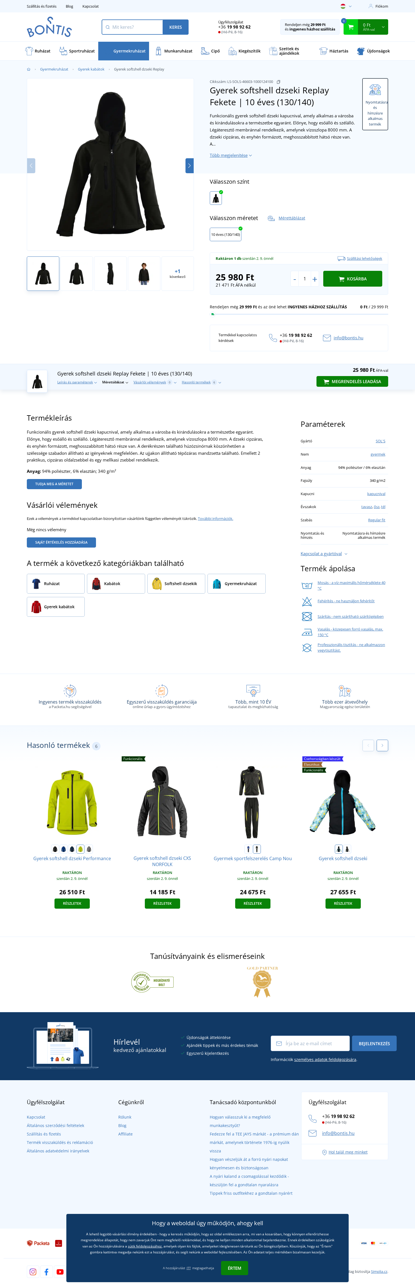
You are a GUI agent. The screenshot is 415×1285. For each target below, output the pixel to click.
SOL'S (380, 440)
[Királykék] (63, 849)
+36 (234, 27)
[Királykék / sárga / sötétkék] (248, 849)
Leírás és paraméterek (75, 382)
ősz (376, 506)
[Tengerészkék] (72, 849)
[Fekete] (216, 198)
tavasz (366, 506)
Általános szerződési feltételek (55, 1125)
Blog (69, 6)
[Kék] (339, 849)
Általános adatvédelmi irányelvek (58, 1151)
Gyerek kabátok (91, 69)
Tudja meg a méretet (54, 484)
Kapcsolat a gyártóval (321, 553)
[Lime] (80, 849)
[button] (189, 165)
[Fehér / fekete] (347, 849)
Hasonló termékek (198, 382)
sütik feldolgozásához (145, 1246)
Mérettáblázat (292, 218)
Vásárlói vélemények (152, 382)
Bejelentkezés (374, 1043)
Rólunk (124, 1117)
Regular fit (376, 519)
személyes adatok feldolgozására (325, 1059)
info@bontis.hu (348, 338)
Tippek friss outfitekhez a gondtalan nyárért (251, 1193)
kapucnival (376, 493)
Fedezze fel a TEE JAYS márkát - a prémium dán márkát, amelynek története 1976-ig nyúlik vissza (254, 1142)
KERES (175, 27)
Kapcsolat (90, 6)
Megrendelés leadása (356, 381)
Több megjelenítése (229, 155)
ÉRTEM (234, 1268)
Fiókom (381, 6)
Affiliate (125, 1134)
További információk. (215, 518)
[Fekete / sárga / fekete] (257, 849)
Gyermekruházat (54, 69)
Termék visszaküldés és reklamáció (60, 1142)
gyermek (378, 454)
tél (383, 506)
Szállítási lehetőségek (364, 258)
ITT (189, 1268)
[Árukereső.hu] (152, 982)
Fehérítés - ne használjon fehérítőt (346, 600)
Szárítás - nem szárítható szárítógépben (351, 616)
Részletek (72, 903)
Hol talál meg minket (348, 1152)
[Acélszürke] (89, 849)
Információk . (314, 1059)
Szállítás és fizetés (41, 6)
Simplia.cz (379, 1271)
